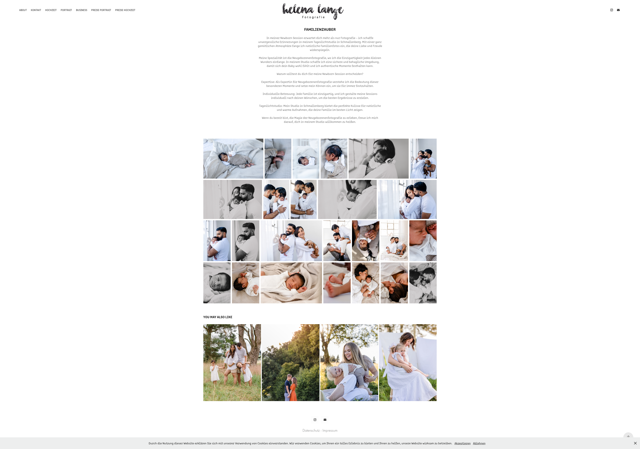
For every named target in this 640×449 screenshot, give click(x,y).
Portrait (66, 10)
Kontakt (36, 10)
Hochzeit (51, 10)
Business (81, 10)
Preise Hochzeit (125, 10)
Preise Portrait (101, 10)
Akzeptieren (462, 443)
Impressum (330, 430)
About (23, 10)
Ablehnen (479, 443)
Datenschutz (311, 430)
